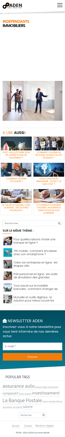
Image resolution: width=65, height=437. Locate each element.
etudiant (28, 393)
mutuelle (52, 401)
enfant (21, 393)
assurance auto (19, 386)
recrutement (18, 407)
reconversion (7, 407)
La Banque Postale (22, 400)
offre (58, 401)
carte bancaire (53, 387)
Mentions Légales (45, 425)
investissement (46, 393)
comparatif (10, 393)
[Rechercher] (59, 223)
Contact (28, 425)
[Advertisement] (32, 54)
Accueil (15, 425)
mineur (45, 401)
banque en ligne (41, 387)
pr (61, 401)
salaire (28, 406)
